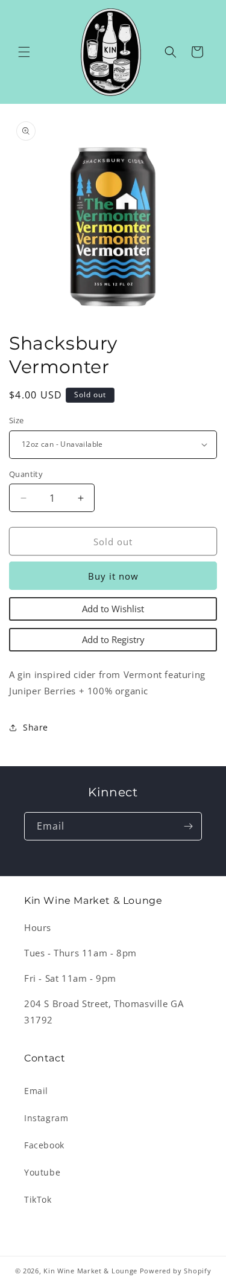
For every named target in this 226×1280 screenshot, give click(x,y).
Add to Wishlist (113, 609)
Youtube (42, 1172)
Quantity (26, 474)
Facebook (44, 1145)
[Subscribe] (188, 826)
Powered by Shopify (176, 1270)
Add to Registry (113, 639)
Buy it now (113, 576)
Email (36, 1090)
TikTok (38, 1199)
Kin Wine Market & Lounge (90, 1270)
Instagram (46, 1118)
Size (16, 420)
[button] (24, 52)
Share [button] (35, 727)
